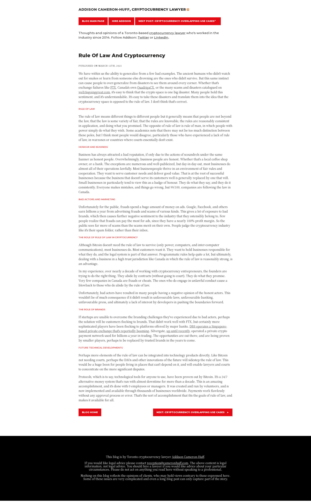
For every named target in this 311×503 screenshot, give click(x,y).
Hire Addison (121, 21)
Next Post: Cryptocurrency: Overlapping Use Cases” (177, 21)
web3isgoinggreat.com (94, 92)
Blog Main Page (93, 21)
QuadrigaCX (145, 87)
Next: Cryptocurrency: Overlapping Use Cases (192, 412)
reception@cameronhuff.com (167, 463)
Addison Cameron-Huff (104, 9)
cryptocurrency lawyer (167, 33)
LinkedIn (161, 37)
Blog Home (90, 412)
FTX (113, 87)
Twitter (143, 37)
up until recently (178, 331)
